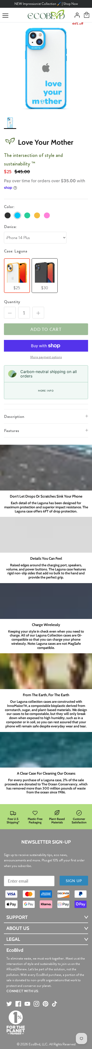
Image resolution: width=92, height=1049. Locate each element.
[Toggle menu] (5, 15)
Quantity (12, 302)
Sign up (74, 880)
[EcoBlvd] (46, 15)
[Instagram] (36, 1004)
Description (14, 416)
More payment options (46, 357)
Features (11, 430)
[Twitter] (9, 1004)
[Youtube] (27, 1004)
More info (46, 390)
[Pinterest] (45, 1004)
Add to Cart (46, 329)
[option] (46, 68)
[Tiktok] (54, 1004)
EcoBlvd (34, 1044)
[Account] (75, 15)
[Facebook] (18, 1004)
